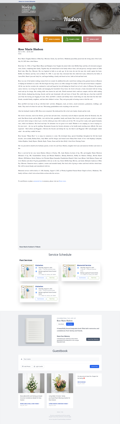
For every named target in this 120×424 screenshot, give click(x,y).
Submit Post (94, 366)
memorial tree (38, 181)
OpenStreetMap (61, 419)
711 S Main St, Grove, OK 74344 (47, 274)
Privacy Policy (55, 416)
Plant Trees (52, 277)
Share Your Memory (93, 339)
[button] (27, 269)
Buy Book (70, 324)
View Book (61, 324)
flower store (62, 181)
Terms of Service (64, 416)
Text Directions (40, 277)
